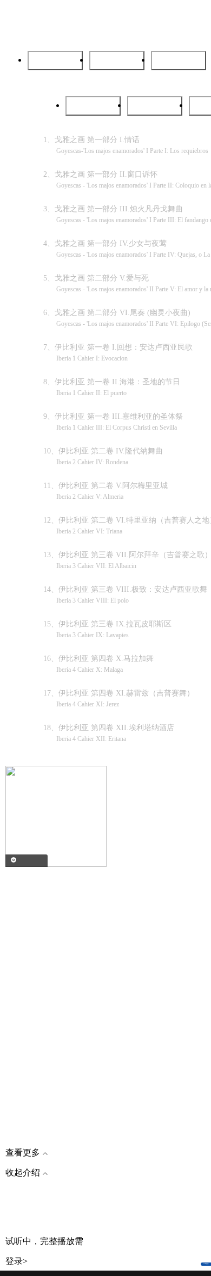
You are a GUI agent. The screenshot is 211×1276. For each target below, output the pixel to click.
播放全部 (178, 60)
